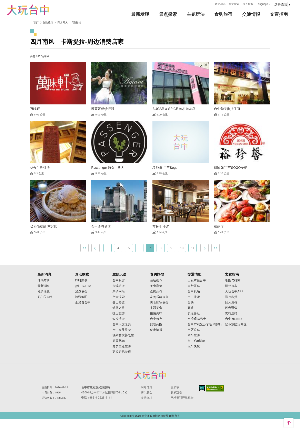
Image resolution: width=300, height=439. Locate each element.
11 (192, 248)
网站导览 (220, 4)
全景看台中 (82, 302)
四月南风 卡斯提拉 (69, 22)
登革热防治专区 (236, 324)
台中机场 (194, 291)
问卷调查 (231, 307)
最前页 (84, 248)
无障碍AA (215, 388)
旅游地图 (81, 297)
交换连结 (146, 397)
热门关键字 (45, 297)
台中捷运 (194, 297)
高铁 (191, 307)
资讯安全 (146, 392)
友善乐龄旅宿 (159, 297)
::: (210, 3)
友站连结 (231, 313)
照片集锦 (231, 302)
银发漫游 (118, 318)
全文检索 (234, 4)
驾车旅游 (194, 335)
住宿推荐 (156, 280)
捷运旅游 (118, 313)
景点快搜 (81, 291)
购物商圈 (156, 324)
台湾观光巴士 (197, 318)
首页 (36, 22)
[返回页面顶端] (288, 423)
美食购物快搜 (159, 302)
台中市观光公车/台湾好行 (205, 324)
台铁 (191, 302)
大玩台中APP (234, 291)
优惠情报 (156, 329)
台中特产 (156, 318)
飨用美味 (156, 313)
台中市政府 (150, 375)
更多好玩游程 (121, 351)
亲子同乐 (118, 291)
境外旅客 (248, 4)
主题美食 (156, 307)
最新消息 (44, 286)
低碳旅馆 (156, 291)
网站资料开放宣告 (182, 397)
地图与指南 (232, 280)
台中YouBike (196, 340)
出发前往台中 (197, 280)
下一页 (204, 248)
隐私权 (175, 387)
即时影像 (81, 280)
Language (262, 4)
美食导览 (156, 286)
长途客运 (194, 313)
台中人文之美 (121, 324)
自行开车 (194, 286)
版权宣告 (176, 392)
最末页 (215, 248)
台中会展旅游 (121, 329)
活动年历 (44, 280)
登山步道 (118, 302)
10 (181, 248)
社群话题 (44, 291)
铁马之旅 (118, 307)
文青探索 (118, 297)
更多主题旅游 (121, 346)
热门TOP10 (83, 286)
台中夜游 (118, 280)
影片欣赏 (231, 297)
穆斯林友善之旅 (123, 335)
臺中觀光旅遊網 (28, 9)
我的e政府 (202, 388)
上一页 (95, 248)
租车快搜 (194, 346)
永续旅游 (118, 286)
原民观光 (118, 340)
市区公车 (194, 329)
